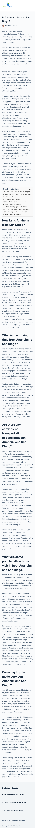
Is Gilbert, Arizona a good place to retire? (15, 802)
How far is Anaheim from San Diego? (16, 192)
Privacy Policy (6, 820)
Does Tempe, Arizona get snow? (12, 810)
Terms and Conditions (18, 820)
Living (15, 25)
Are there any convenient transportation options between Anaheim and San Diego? (14, 201)
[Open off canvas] (32, 6)
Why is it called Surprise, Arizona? (13, 794)
